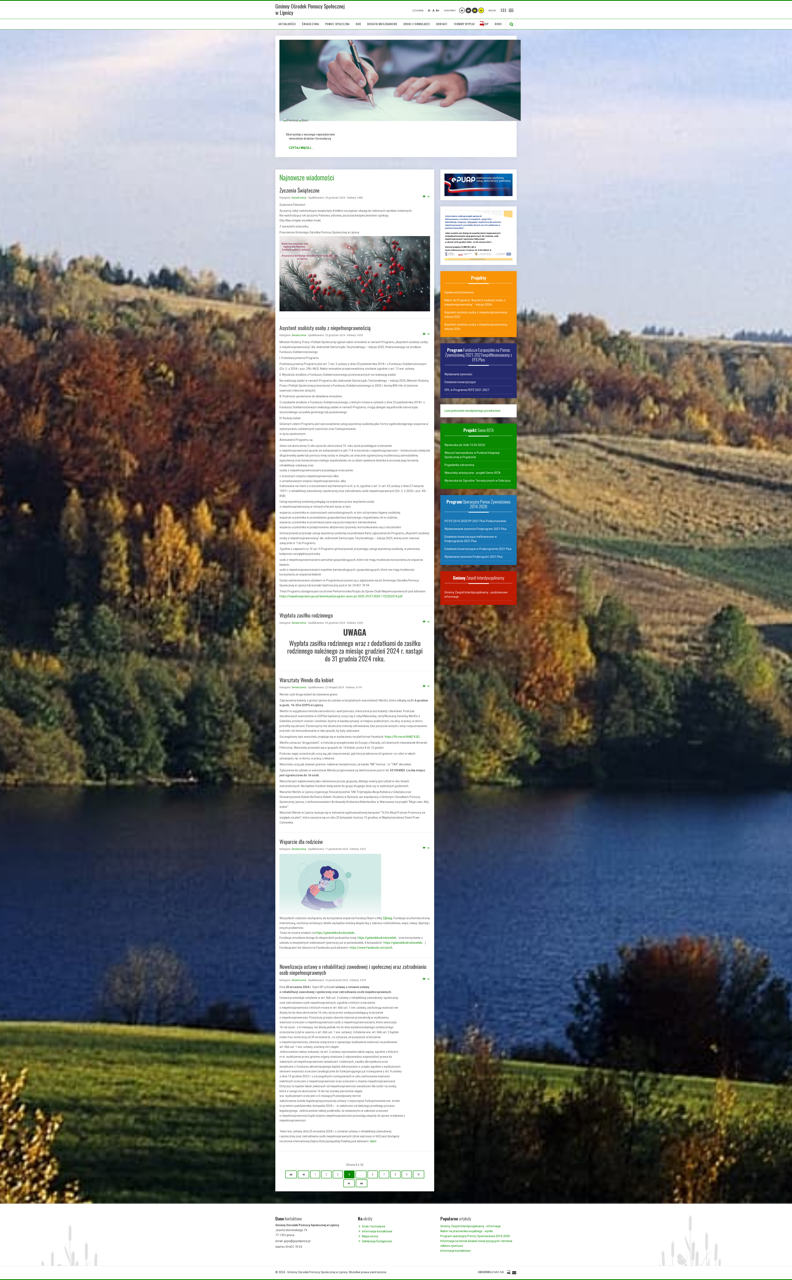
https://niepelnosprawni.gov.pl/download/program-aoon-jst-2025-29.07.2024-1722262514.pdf (341, 596)
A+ (437, 10)
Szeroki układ (511, 10)
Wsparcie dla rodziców (301, 842)
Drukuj (424, 196)
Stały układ (503, 10)
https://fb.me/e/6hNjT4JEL (402, 736)
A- (429, 10)
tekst (373, 1141)
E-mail (428, 196)
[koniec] (361, 1183)
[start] (291, 1174)
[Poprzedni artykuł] (303, 1174)
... (361, 1174)
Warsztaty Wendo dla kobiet (306, 680)
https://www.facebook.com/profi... (372, 947)
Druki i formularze (310, 128)
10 (418, 1174)
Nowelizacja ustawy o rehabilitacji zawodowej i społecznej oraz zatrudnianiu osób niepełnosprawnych (352, 969)
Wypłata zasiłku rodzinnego (306, 615)
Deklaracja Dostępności (377, 1241)
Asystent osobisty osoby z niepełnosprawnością (325, 328)
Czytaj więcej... (301, 147)
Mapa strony (370, 1236)
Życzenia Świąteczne (299, 190)
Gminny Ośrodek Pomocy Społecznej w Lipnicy (310, 9)
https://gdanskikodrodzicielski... (336, 932)
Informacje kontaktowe (377, 1231)
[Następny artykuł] (349, 1183)
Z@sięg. (388, 918)
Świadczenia (299, 197)
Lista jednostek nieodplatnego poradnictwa (472, 410)
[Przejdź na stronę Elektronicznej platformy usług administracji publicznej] (478, 184)
